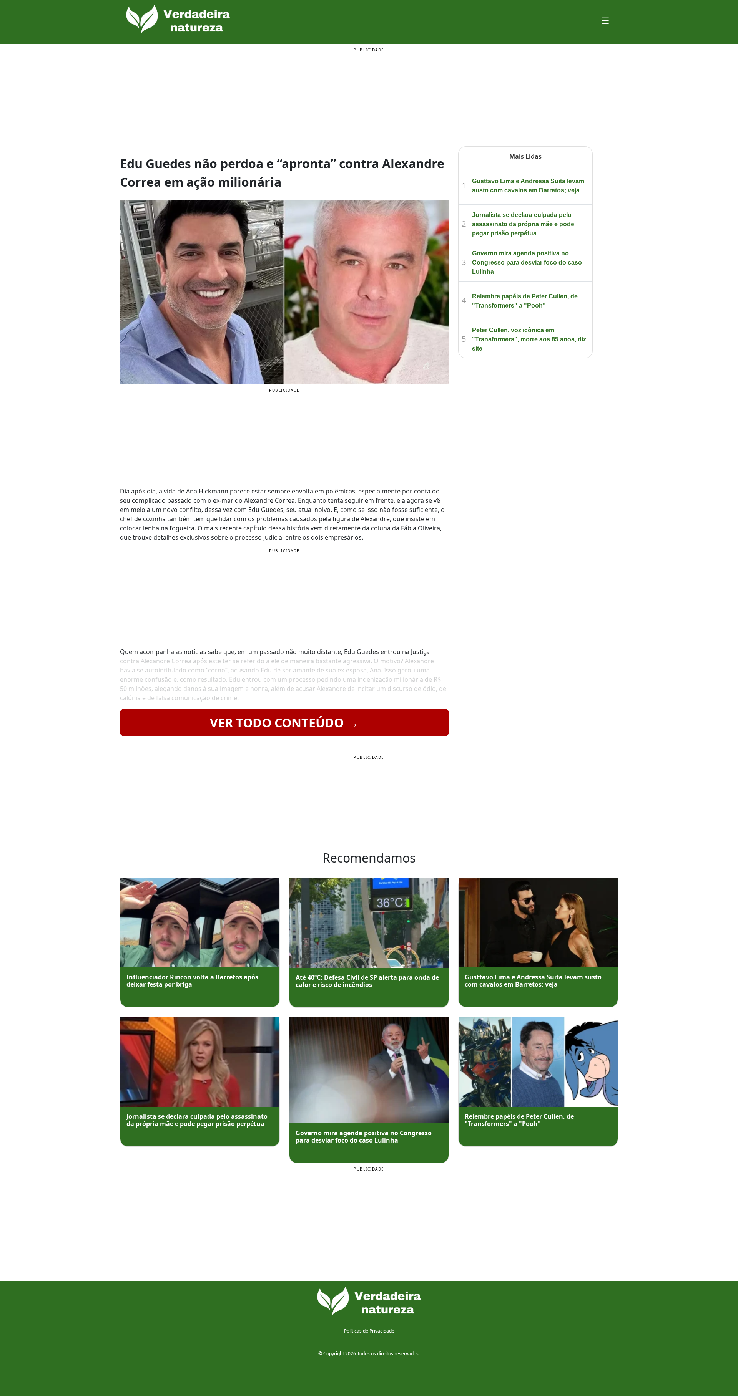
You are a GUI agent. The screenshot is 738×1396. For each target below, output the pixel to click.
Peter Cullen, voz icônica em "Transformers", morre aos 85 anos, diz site (529, 339)
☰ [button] (605, 20)
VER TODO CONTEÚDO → (284, 722)
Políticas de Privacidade (369, 1331)
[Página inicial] (369, 1302)
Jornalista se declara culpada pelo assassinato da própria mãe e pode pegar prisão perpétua (523, 224)
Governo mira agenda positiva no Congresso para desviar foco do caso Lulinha (527, 262)
